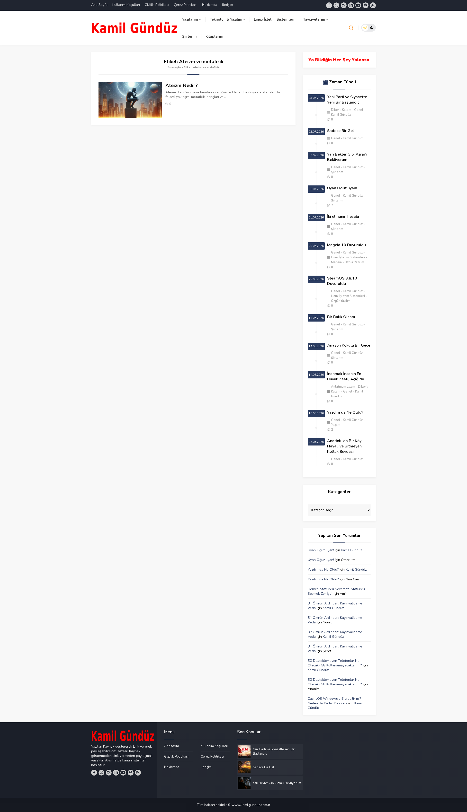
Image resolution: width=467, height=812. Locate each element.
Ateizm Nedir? (181, 85)
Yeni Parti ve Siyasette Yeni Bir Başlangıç (347, 99)
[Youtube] (358, 5)
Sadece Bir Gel (340, 130)
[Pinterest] (365, 5)
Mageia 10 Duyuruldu (346, 245)
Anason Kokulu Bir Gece (348, 345)
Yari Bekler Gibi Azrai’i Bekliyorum (347, 157)
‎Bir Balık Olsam (341, 317)
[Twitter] (336, 5)
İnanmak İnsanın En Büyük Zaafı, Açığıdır (345, 376)
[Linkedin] (351, 5)
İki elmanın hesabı (343, 216)
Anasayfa (174, 67)
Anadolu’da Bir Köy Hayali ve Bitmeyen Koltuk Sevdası (344, 446)
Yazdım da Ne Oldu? (345, 412)
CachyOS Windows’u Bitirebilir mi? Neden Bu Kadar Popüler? (334, 701)
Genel (358, 110)
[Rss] (373, 5)
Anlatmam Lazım (343, 386)
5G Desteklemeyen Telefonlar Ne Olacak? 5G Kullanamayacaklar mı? (335, 663)
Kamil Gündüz (353, 138)
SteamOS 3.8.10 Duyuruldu (342, 281)
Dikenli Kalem (341, 110)
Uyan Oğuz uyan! (342, 188)
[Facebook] (329, 5)
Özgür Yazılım (354, 262)
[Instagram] (344, 5)
